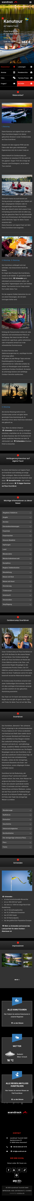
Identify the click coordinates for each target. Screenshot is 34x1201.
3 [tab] (18, 979)
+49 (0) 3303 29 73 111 (20, 1147)
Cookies (28, 1190)
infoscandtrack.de (19, 1151)
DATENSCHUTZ (20, 1190)
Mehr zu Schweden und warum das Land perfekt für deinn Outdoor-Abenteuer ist (16, 928)
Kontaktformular (15, 480)
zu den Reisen (18, 1023)
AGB (12, 1190)
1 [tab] (15, 979)
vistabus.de (20, 1193)
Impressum (6, 1190)
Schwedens (20, 441)
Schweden (19, 278)
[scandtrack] (17, 1115)
